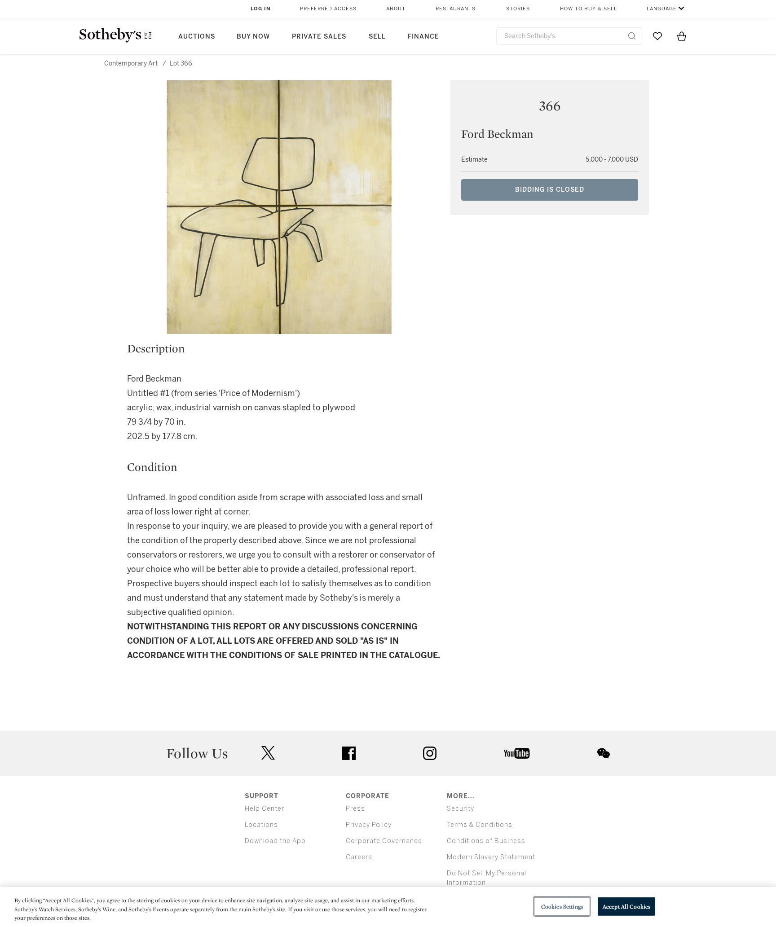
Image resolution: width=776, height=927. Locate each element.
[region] (388, 907)
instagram (429, 753)
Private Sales (319, 36)
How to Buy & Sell (588, 9)
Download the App (275, 841)
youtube (517, 753)
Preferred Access (328, 9)
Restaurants (456, 9)
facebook (349, 753)
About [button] (396, 9)
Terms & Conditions (479, 825)
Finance (423, 36)
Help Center (264, 809)
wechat (603, 753)
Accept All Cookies (626, 906)
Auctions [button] (196, 36)
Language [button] (662, 9)
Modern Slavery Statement (491, 857)
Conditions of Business (486, 841)
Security (460, 809)
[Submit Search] (631, 36)
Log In (261, 9)
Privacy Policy (369, 825)
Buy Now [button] (253, 36)
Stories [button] (518, 9)
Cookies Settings (562, 906)
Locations (261, 825)
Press (355, 809)
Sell (377, 36)
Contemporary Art (131, 63)
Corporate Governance (384, 841)
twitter (268, 753)
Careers (359, 857)
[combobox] (569, 36)
